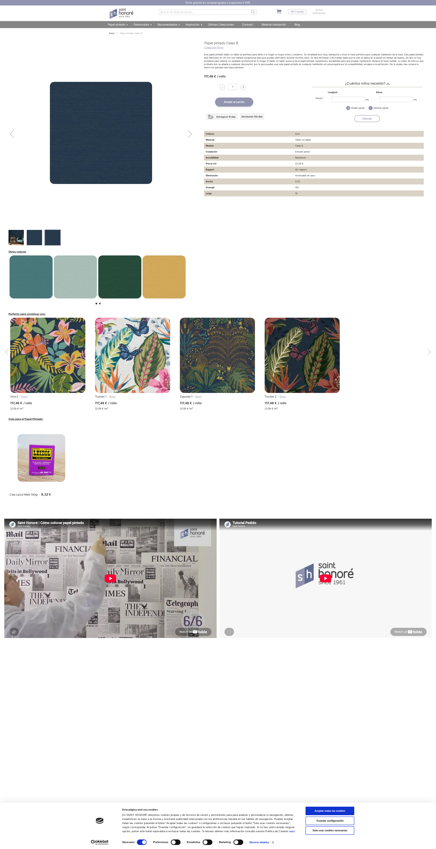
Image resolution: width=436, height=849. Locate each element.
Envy (24, 396)
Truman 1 (100, 396)
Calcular (367, 118)
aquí (292, 831)
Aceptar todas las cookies (330, 810)
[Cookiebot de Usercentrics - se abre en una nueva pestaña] (100, 842)
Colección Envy (214, 47)
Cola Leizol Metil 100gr (24, 494)
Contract (247, 24)
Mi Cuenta (297, 11)
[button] (12, 134)
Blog (297, 24)
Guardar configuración (330, 820)
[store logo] (122, 13)
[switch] (176, 842)
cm (367, 99)
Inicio (111, 33)
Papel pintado (116, 24)
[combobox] (208, 12)
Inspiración (192, 24)
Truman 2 (271, 396)
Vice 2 (14, 396)
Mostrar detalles (259, 842)
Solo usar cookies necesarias (330, 830)
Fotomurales (141, 24)
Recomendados (167, 24)
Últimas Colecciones (221, 24)
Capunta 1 (186, 396)
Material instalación (274, 24)
